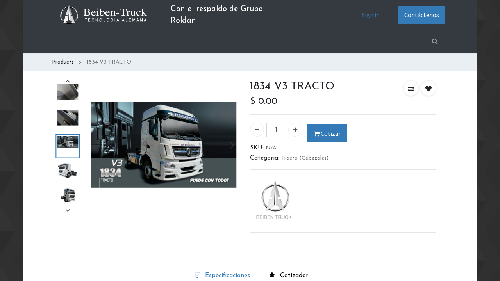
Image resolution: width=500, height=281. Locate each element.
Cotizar (330, 133)
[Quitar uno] (257, 130)
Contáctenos (421, 15)
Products (63, 62)
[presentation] (95, 145)
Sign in (371, 15)
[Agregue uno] (295, 130)
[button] (411, 88)
